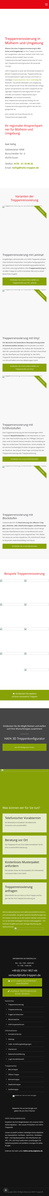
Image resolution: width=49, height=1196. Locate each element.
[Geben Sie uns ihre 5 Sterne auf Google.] (24, 1095)
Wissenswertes (13, 1019)
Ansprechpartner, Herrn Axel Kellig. (26, 80)
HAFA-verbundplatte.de (33, 1151)
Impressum (12, 1049)
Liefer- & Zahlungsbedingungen (19, 1044)
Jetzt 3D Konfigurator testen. (24, 747)
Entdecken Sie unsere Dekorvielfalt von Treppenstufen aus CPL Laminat (24, 281)
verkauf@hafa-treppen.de (25, 975)
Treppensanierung (15, 1009)
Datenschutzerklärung (16, 1054)
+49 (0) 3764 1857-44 (24, 970)
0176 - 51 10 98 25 (23, 163)
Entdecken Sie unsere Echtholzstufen (24, 459)
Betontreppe (13, 1069)
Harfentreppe (13, 1089)
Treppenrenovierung (16, 1004)
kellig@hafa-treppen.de (25, 167)
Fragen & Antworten (15, 1014)
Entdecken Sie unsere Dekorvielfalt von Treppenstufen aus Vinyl (24, 367)
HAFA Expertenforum (16, 1024)
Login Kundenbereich (16, 1059)
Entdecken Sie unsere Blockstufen (24, 546)
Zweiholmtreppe (14, 1084)
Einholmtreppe (13, 1079)
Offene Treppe (13, 1074)
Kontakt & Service (14, 1034)
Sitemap (11, 1039)
